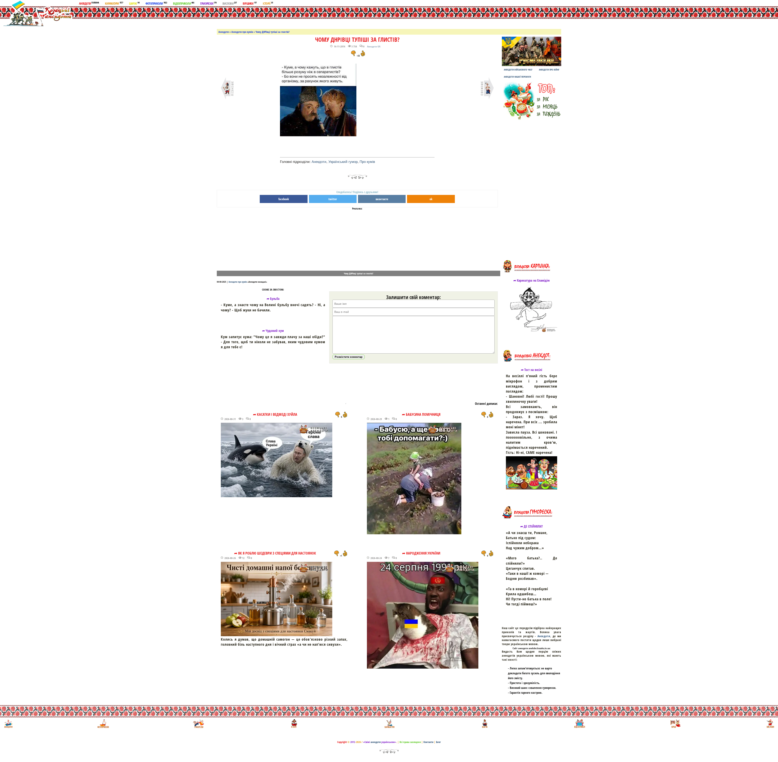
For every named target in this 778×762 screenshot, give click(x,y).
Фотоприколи (156, 3)
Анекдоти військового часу (518, 69)
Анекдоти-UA (373, 46)
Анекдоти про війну (549, 69)
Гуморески (208, 3)
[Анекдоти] (37, 13)
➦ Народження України (421, 553)
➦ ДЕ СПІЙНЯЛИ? (531, 526)
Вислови (229, 3)
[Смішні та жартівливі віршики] (675, 723)
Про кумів (367, 162)
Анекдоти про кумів (242, 32)
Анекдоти (89, 3)
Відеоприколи (183, 3)
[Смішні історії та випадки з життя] (293, 723)
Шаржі (134, 3)
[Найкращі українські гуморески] (198, 723)
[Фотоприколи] (103, 723)
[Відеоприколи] (579, 723)
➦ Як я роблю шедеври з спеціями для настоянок (275, 553)
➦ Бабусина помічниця (421, 414)
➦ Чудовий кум (273, 330)
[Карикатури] (389, 723)
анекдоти (376, 742)
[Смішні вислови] (770, 723)
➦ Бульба (273, 298)
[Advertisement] (394, 17)
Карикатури (114, 3)
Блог (438, 742)
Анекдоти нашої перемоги (517, 76)
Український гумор (343, 162)
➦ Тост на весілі (531, 369)
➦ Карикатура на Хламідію (531, 280)
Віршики (250, 3)
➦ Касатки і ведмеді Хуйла (275, 414)
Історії (268, 3)
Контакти (428, 742)
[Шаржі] (484, 723)
